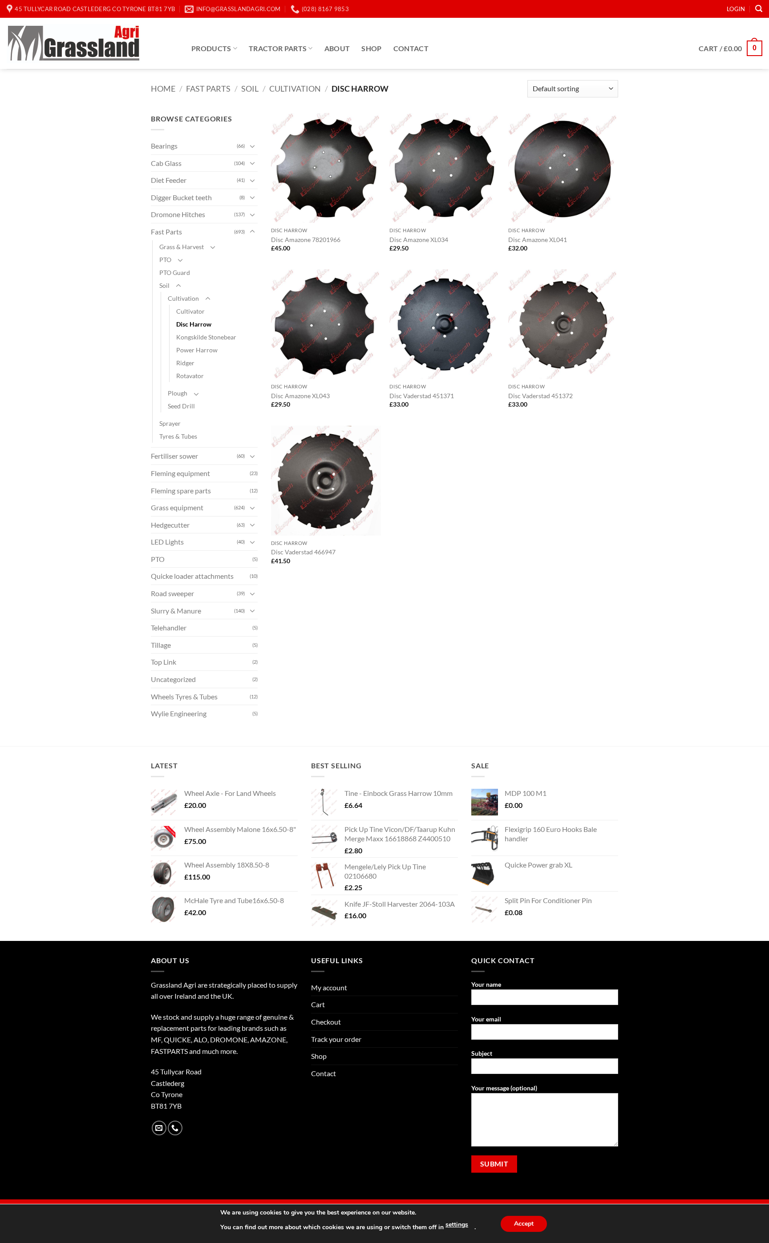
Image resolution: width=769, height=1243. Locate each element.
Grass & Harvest (181, 246)
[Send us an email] (159, 1128)
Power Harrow (197, 350)
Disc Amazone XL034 (418, 239)
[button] (736, 9)
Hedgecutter (170, 525)
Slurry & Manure (176, 610)
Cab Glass (166, 163)
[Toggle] (252, 146)
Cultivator (190, 311)
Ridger (185, 363)
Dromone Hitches (178, 214)
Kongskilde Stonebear (206, 337)
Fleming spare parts (181, 490)
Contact (411, 48)
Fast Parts (208, 88)
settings (456, 1224)
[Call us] (175, 1128)
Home (163, 88)
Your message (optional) (504, 1088)
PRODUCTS (211, 48)
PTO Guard (174, 272)
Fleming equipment (180, 473)
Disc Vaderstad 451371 (421, 396)
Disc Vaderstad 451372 (540, 396)
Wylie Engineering (178, 713)
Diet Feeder (168, 180)
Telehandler (168, 627)
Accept (524, 1223)
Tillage (161, 645)
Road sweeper (172, 593)
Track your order (336, 1039)
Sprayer (170, 423)
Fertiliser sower (174, 456)
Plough (177, 393)
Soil (250, 88)
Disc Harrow (193, 324)
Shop (371, 48)
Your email (486, 1019)
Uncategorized (173, 679)
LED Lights (167, 541)
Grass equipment (177, 507)
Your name (486, 984)
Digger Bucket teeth (181, 197)
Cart (318, 1004)
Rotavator (190, 375)
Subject (481, 1053)
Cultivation (295, 88)
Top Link (163, 662)
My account (329, 987)
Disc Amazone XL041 (537, 239)
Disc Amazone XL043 (300, 396)
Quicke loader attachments (192, 576)
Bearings (164, 145)
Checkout (326, 1021)
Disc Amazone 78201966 (305, 239)
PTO (165, 259)
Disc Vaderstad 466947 (303, 552)
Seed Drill (181, 406)
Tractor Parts (278, 48)
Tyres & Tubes (178, 436)
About (337, 48)
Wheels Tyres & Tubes (184, 696)
